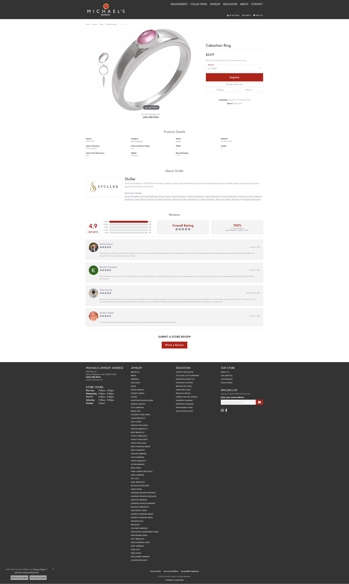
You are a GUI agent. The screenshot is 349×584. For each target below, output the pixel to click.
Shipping (220, 90)
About (244, 4)
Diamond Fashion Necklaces (185, 199)
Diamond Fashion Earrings (227, 199)
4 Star (106, 224)
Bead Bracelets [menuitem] (137, 432)
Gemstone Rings (111, 24)
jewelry (94, 24)
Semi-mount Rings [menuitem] (139, 510)
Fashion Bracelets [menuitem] (139, 429)
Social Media (226, 383)
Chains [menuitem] (134, 397)
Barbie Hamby (106, 244)
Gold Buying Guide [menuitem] (184, 411)
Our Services (226, 375)
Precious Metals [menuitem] (183, 393)
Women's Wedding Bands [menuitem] (142, 514)
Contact (257, 4)
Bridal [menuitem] (133, 375)
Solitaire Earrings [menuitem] (139, 528)
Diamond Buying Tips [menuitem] (185, 379)
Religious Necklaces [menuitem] (140, 485)
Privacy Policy (155, 571)
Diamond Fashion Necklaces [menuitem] (144, 496)
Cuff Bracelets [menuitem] (137, 539)
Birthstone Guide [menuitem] (184, 386)
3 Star (106, 227)
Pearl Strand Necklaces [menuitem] (141, 471)
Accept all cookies (38, 577)
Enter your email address (232, 397)
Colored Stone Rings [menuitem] (140, 414)
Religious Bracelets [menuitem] (140, 507)
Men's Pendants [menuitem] (138, 450)
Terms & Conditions (171, 571)
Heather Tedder (107, 312)
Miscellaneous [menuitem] (137, 390)
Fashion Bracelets (212, 196)
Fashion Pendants (207, 199)
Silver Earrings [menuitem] (138, 464)
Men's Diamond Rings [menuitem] (140, 542)
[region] (151, 70)
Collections (198, 4)
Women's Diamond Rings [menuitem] (142, 517)
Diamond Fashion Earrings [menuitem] (143, 503)
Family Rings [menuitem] (136, 489)
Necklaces (153, 196)
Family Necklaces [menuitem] (138, 443)
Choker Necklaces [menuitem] (139, 560)
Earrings (144, 196)
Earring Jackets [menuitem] (138, 404)
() (150, 222)
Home (87, 24)
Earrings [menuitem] (135, 379)
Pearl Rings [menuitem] (136, 553)
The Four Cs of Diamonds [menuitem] (187, 375)
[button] (233, 15)
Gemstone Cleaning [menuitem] (185, 404)
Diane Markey (106, 290)
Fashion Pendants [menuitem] (139, 500)
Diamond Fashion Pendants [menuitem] (143, 493)
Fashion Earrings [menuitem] (139, 454)
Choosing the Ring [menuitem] (184, 383)
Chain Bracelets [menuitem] (138, 418)
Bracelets (135, 196)
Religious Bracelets (252, 199)
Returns (249, 90)
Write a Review (174, 345)
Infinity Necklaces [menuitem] (139, 439)
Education (230, 4)
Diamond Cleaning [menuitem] (184, 400)
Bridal (127, 196)
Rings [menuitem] (133, 386)
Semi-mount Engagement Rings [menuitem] (145, 532)
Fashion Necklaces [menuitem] (139, 425)
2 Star (106, 230)
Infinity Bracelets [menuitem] (139, 436)
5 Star (106, 222)
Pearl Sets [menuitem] (135, 549)
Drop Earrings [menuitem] (137, 546)
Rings (101, 24)
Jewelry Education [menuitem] (184, 372)
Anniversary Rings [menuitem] (139, 535)
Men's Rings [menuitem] (136, 468)
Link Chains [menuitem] (136, 422)
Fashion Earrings (245, 196)
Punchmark (179, 580)
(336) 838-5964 (151, 117)
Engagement (179, 4)
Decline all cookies (19, 577)
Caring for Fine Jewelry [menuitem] (187, 397)
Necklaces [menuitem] (135, 383)
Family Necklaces (229, 196)
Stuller (178, 141)
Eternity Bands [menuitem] (137, 393)
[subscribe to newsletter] (259, 402)
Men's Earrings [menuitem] (137, 475)
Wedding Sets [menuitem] (137, 521)
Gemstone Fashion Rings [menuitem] (142, 400)
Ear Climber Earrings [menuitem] (140, 556)
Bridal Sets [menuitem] (136, 411)
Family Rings (140, 199)
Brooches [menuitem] (135, 525)
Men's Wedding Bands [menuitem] (140, 446)
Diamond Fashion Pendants (159, 199)
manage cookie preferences (26, 572)
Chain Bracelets (179, 196)
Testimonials (227, 379)
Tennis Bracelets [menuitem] (138, 461)
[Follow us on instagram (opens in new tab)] (222, 410)
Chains (168, 196)
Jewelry (215, 4)
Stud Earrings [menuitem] (137, 407)
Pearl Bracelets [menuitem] (138, 482)
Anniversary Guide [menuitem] (184, 407)
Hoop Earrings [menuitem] (137, 457)
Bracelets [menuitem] (135, 372)
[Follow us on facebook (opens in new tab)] (226, 410)
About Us (225, 372)
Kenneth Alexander (108, 267)
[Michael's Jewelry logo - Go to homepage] (107, 9)
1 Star (106, 233)
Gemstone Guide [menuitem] (183, 390)
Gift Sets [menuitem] (135, 478)
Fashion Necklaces (195, 196)
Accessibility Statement (190, 571)
